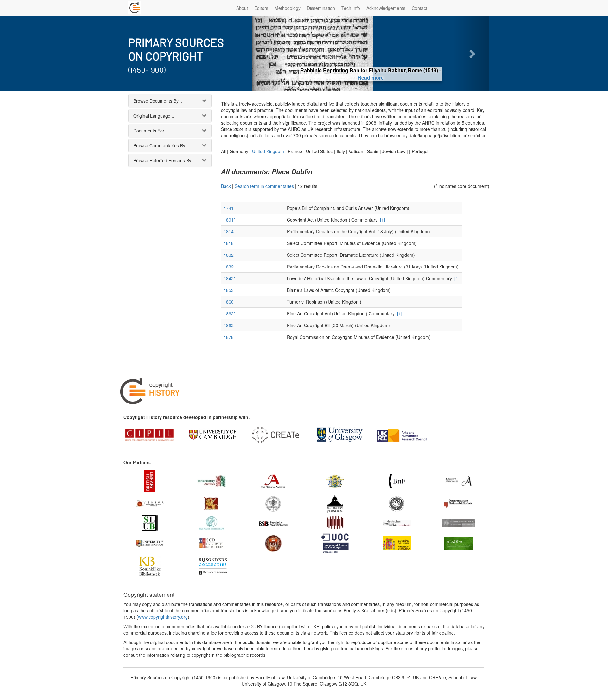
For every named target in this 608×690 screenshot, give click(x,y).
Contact (419, 8)
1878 (229, 337)
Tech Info (350, 8)
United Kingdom (268, 151)
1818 (229, 243)
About (242, 8)
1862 (229, 325)
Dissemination (321, 8)
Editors (261, 8)
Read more (371, 77)
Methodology (288, 8)
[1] (382, 219)
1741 (229, 208)
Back (226, 186)
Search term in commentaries (264, 186)
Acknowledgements (385, 8)
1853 (229, 290)
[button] (270, 53)
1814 (229, 231)
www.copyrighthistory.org (163, 617)
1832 (229, 255)
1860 (229, 302)
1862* (229, 313)
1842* (229, 278)
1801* (229, 219)
